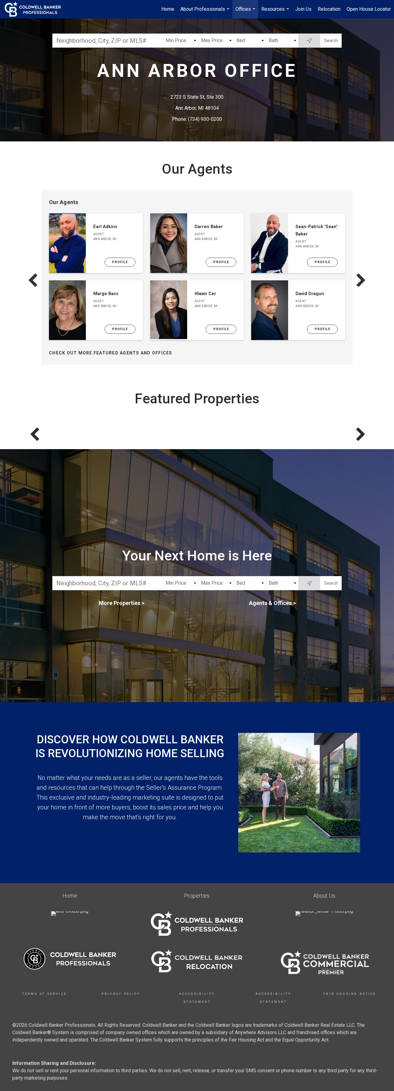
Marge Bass (106, 293)
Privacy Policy (121, 993)
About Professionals (205, 12)
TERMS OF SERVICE (44, 993)
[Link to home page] (36, 9)
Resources (276, 12)
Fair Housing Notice (350, 993)
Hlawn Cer (205, 293)
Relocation (329, 9)
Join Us (303, 9)
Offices (246, 12)
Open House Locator (369, 9)
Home (167, 9)
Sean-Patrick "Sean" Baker (316, 230)
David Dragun (310, 293)
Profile (120, 262)
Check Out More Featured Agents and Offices (110, 352)
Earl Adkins (105, 226)
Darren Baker (209, 226)
